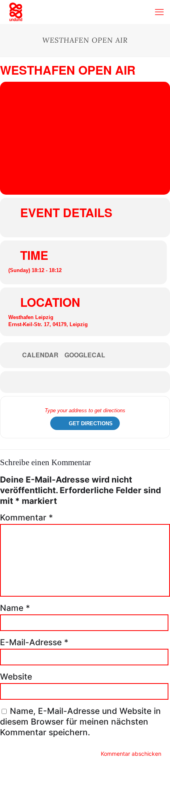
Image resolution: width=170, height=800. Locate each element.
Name (15, 608)
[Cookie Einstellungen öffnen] (14, 789)
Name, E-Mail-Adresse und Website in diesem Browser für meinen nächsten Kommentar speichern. (80, 721)
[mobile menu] (159, 12)
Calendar (40, 355)
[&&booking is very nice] (16, 12)
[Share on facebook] (78, 382)
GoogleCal (84, 355)
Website (16, 677)
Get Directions (91, 423)
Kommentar (26, 517)
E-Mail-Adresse (34, 642)
